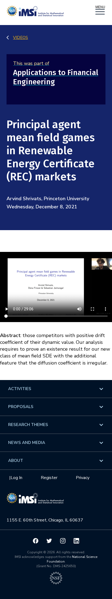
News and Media (26, 442)
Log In (16, 478)
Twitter (49, 541)
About (15, 460)
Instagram (63, 541)
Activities (19, 388)
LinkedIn (76, 541)
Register (49, 478)
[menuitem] (56, 389)
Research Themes (28, 424)
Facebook (35, 541)
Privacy (82, 478)
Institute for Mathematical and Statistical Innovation (35, 500)
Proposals (20, 406)
